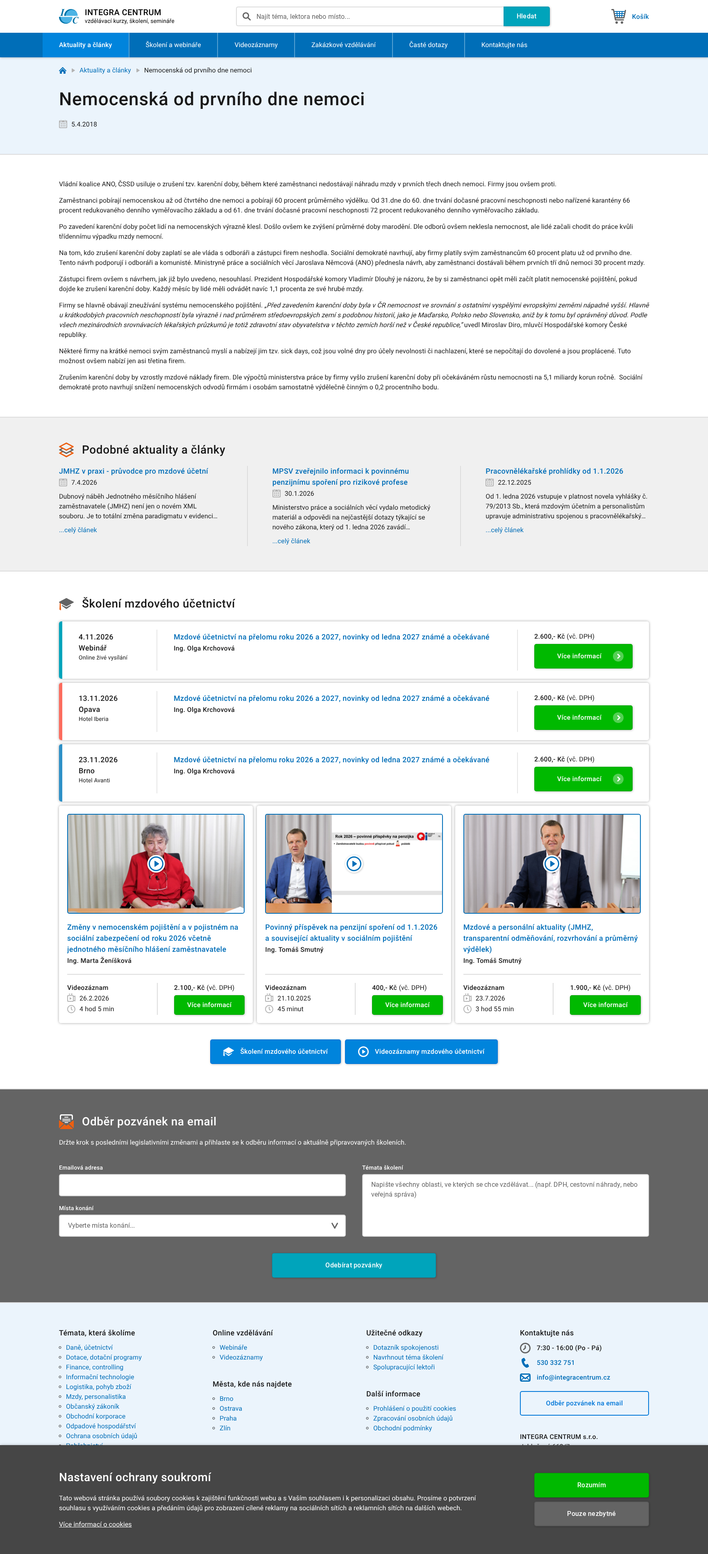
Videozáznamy (241, 1357)
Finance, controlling (94, 1367)
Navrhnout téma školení (408, 1357)
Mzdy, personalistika (96, 1396)
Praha (228, 1418)
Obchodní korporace (95, 1416)
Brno (227, 1399)
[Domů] (63, 70)
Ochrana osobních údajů (101, 1436)
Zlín (225, 1428)
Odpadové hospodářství (101, 1426)
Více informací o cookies (95, 1524)
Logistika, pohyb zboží (98, 1387)
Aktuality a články (105, 70)
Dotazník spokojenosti (406, 1347)
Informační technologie (100, 1377)
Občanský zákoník (92, 1406)
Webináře (233, 1347)
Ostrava (231, 1408)
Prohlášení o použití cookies (414, 1408)
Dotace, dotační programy (104, 1357)
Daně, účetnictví (89, 1347)
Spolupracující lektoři (404, 1367)
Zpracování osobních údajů (413, 1418)
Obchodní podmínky (402, 1428)
